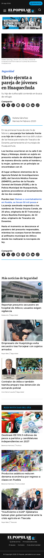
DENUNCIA (36, 3)
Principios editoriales (30, 542)
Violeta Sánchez (20, 118)
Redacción (5, 315)
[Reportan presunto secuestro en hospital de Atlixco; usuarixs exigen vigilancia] (22, 292)
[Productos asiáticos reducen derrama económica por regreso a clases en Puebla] (22, 460)
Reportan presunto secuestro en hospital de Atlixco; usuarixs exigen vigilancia (21, 307)
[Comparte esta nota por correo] (23, 105)
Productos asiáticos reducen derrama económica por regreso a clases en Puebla (20, 476)
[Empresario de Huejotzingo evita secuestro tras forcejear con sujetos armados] (22, 330)
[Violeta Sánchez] (6, 119)
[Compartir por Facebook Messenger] (28, 105)
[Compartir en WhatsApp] (13, 105)
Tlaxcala (14, 522)
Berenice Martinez (7, 445)
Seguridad (7, 71)
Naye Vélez (5, 353)
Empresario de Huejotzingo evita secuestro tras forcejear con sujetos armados (22, 346)
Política (18, 445)
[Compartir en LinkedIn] (33, 105)
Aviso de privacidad (33, 545)
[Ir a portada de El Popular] (22, 11)
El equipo (12, 545)
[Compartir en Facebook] (3, 105)
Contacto (21, 545)
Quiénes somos (15, 542)
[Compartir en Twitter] (8, 105)
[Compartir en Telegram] (18, 105)
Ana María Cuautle (8, 392)
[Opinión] (22, 23)
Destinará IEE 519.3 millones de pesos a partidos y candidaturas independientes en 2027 (19, 438)
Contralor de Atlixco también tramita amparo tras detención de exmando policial (20, 384)
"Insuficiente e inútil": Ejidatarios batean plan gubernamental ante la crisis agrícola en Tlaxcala (21, 515)
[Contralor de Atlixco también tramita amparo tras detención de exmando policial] (22, 369)
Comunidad (20, 484)
